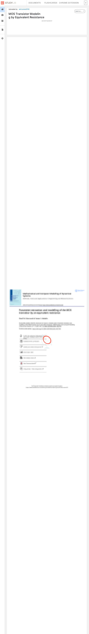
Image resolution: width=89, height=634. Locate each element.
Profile (2, 38)
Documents (35, 2)
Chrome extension (69, 2)
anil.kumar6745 (24, 9)
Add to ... (79, 11)
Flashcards (50, 2)
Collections (2, 21)
